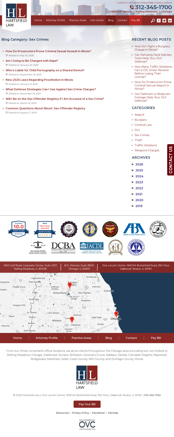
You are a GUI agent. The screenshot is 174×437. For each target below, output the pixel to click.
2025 (137, 170)
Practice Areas (77, 20)
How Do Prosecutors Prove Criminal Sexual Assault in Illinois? (48, 51)
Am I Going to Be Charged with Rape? (32, 60)
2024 (137, 176)
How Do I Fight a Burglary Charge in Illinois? (152, 48)
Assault (139, 114)
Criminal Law (143, 125)
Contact (122, 20)
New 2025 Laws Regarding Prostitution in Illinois (39, 79)
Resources (62, 412)
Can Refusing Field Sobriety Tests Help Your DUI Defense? (153, 58)
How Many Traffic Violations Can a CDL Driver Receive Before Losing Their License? (153, 72)
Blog (111, 20)
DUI (137, 130)
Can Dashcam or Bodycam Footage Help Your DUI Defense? (152, 97)
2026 (137, 164)
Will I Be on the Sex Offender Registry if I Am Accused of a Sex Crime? (55, 98)
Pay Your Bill (87, 404)
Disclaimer (98, 412)
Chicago (166, 11)
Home (38, 20)
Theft (138, 140)
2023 (137, 182)
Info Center (97, 20)
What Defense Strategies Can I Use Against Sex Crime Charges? (51, 89)
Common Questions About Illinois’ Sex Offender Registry (45, 108)
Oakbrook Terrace (120, 11)
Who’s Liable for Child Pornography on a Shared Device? (45, 70)
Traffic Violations (146, 145)
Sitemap (113, 412)
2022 (137, 188)
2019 (137, 206)
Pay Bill (135, 20)
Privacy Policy (80, 412)
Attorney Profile (55, 20)
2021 (137, 194)
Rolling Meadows (147, 11)
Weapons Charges (147, 150)
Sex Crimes (142, 135)
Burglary (141, 119)
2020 (137, 200)
